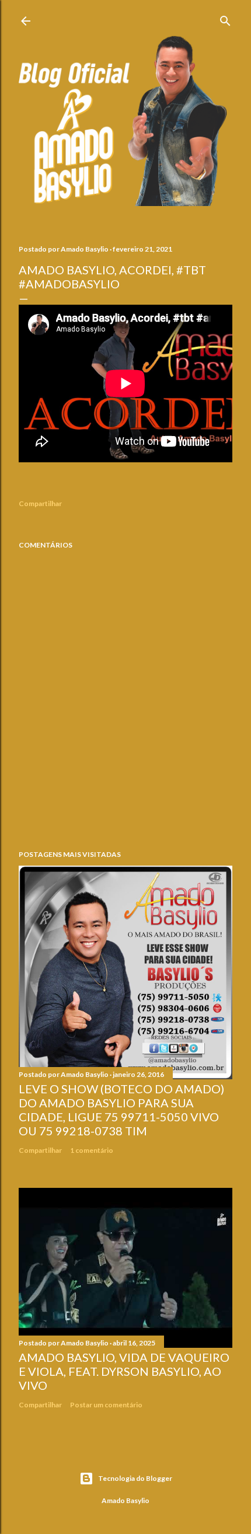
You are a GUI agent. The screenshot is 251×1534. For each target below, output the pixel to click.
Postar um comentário (106, 1404)
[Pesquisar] (225, 18)
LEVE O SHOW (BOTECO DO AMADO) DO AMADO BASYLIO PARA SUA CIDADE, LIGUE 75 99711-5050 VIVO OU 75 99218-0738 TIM (121, 1110)
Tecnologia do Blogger (135, 1478)
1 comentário (91, 1150)
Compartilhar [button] (40, 503)
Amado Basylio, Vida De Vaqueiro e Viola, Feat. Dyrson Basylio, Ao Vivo (124, 1371)
